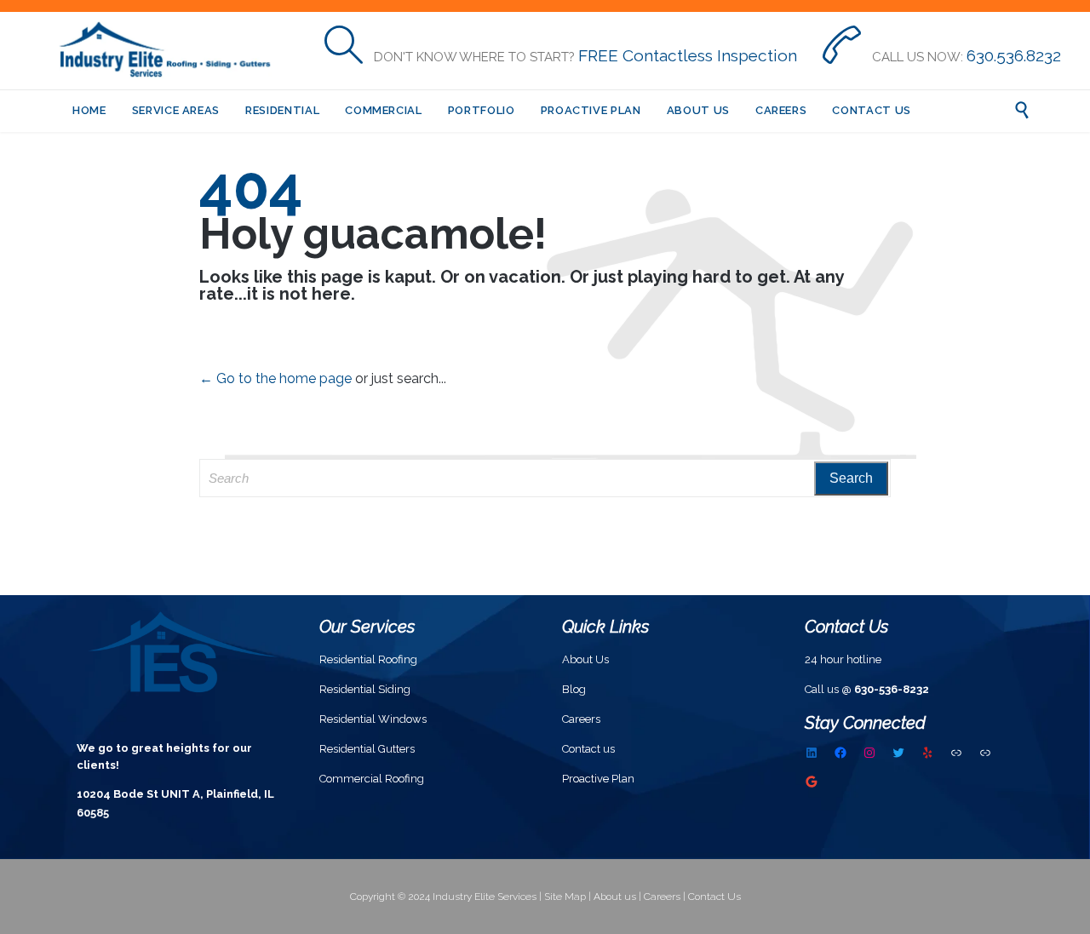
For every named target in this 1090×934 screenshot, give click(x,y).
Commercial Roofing (371, 778)
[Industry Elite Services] (170, 50)
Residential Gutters (367, 748)
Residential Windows (373, 719)
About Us (585, 659)
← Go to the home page (275, 378)
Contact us (588, 748)
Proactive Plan (598, 778)
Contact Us (714, 896)
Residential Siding (364, 689)
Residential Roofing (368, 659)
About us (615, 896)
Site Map (565, 896)
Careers (581, 719)
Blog (574, 689)
